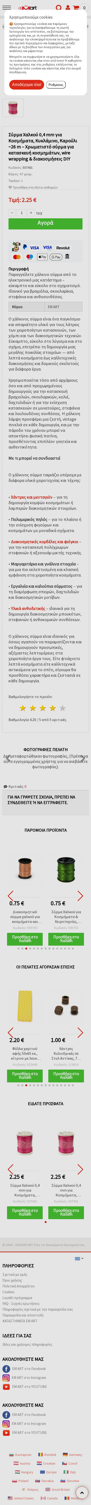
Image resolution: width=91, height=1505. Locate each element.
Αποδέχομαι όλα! (26, 85)
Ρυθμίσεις (56, 85)
